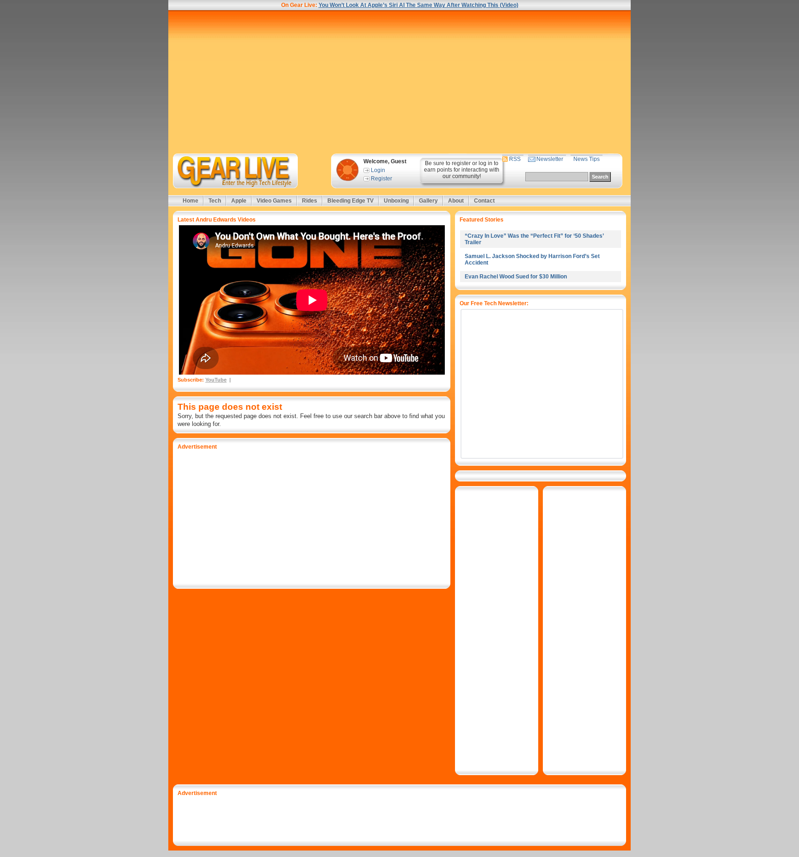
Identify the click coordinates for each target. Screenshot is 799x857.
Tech (215, 200)
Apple (238, 200)
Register (381, 178)
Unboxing (396, 200)
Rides (309, 200)
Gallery (428, 200)
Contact (484, 200)
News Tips (586, 159)
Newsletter (549, 159)
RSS (515, 159)
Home (190, 200)
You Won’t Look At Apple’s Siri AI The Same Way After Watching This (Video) (418, 5)
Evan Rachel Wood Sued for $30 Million (516, 276)
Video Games (274, 200)
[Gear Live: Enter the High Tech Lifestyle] (247, 171)
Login (378, 170)
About (456, 200)
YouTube (216, 379)
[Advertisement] (399, 82)
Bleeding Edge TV (350, 200)
